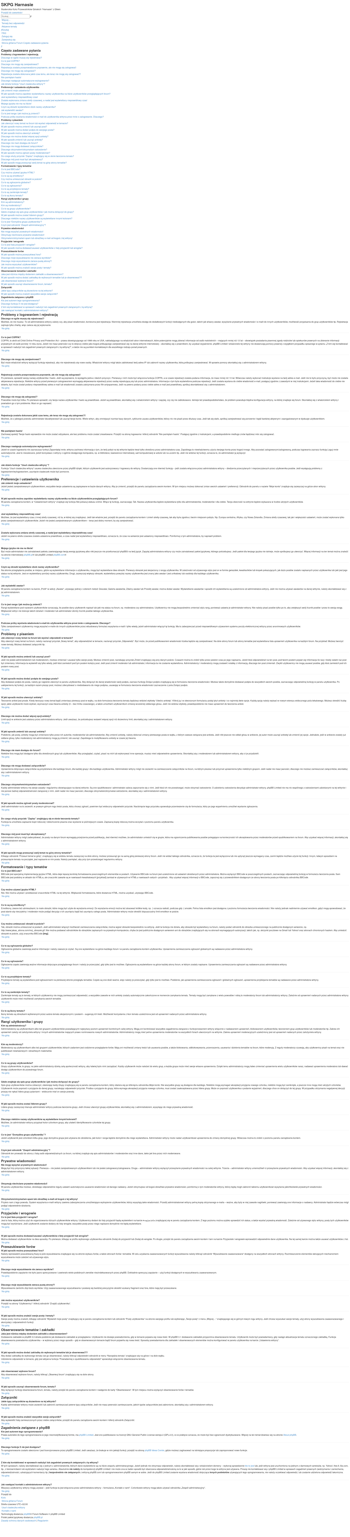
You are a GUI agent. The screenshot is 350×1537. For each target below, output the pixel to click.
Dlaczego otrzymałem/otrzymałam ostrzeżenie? (24, 149)
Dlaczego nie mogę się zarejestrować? (20, 64)
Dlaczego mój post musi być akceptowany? (22, 159)
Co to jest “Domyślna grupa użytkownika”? (21, 221)
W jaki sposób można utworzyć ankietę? (20, 133)
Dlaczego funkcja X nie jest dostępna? (19, 303)
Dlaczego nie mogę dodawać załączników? (22, 146)
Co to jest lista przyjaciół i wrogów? (18, 244)
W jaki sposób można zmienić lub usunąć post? (24, 126)
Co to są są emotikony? (12, 175)
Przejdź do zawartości (11, 12)
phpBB (27, 1514)
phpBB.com (59, 554)
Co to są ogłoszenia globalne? (16, 182)
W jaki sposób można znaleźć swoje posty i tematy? (26, 267)
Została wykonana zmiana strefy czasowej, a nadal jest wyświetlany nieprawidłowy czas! (44, 100)
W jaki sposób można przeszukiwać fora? (21, 254)
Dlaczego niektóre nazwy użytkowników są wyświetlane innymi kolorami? (36, 218)
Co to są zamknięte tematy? (14, 192)
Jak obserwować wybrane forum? (17, 280)
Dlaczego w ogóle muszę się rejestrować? (21, 57)
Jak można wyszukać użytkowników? (19, 264)
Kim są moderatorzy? (11, 205)
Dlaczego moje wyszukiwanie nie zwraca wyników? (26, 257)
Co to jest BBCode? (10, 169)
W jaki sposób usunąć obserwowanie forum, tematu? (26, 284)
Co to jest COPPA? (10, 60)
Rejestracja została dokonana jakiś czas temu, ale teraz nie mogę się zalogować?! (41, 74)
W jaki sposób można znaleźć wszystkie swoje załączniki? (29, 293)
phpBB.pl (28, 554)
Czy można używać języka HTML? (18, 172)
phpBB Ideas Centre (154, 1450)
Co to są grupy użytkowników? (16, 208)
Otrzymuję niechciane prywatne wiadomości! (22, 234)
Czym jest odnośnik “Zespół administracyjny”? (23, 225)
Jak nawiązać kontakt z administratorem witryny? (24, 310)
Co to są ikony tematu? (12, 195)
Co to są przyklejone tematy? (15, 188)
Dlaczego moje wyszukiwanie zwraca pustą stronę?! (26, 261)
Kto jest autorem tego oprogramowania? (20, 300)
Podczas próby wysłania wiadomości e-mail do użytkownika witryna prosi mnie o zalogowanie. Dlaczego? (52, 116)
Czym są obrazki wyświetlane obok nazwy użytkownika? (28, 106)
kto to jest (249, 1465)
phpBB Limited (86, 1434)
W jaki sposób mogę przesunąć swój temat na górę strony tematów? (34, 162)
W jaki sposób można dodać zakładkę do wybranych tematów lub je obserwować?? (41, 277)
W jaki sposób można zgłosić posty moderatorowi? (25, 152)
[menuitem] (12, 23)
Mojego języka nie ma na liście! (16, 103)
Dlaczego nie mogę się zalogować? (18, 70)
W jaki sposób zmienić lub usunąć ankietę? (22, 139)
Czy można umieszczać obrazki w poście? (21, 179)
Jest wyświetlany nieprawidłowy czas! (19, 97)
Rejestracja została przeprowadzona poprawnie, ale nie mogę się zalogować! (38, 67)
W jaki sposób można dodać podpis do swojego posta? (27, 129)
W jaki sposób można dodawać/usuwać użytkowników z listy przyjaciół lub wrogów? (42, 247)
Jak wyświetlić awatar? (12, 110)
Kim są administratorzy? (12, 202)
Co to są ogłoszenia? (11, 185)
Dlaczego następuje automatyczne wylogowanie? (25, 80)
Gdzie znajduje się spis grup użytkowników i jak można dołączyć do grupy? (37, 211)
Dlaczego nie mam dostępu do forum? (19, 142)
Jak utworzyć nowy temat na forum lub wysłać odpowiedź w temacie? (34, 123)
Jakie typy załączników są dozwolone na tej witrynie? (27, 290)
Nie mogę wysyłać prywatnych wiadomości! (22, 231)
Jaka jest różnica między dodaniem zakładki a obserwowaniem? (32, 274)
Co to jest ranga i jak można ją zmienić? (20, 113)
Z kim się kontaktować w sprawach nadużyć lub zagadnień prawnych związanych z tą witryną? (47, 307)
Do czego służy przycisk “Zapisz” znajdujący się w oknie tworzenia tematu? (37, 156)
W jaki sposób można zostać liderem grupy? (22, 215)
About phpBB (289, 1434)
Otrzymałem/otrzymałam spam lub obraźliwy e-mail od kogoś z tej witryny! (36, 238)
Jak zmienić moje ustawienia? (15, 90)
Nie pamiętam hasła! (11, 77)
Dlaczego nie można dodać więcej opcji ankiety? (24, 136)
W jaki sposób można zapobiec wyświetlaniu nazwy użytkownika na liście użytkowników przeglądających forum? (55, 93)
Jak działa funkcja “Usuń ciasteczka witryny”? (23, 83)
